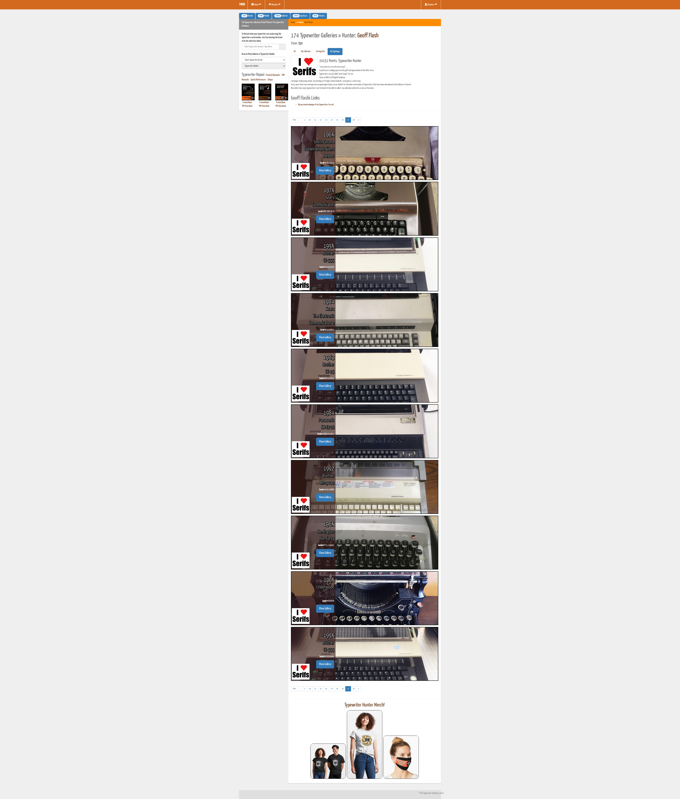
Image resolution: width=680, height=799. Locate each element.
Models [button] (264, 16)
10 (310, 120)
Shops (270, 80)
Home (293, 22)
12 (321, 120)
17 (349, 120)
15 (337, 120)
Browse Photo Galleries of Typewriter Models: (258, 54)
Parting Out (320, 51)
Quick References (258, 80)
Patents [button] (319, 16)
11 (315, 120)
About (256, 5)
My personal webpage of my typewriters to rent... (316, 104)
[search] (264, 60)
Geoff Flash (308, 22)
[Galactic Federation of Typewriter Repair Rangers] (364, 744)
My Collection (305, 51)
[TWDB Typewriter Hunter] (328, 761)
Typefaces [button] (300, 16)
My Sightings (335, 51)
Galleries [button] (282, 16)
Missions (274, 5)
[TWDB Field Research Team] (401, 757)
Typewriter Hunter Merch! (364, 705)
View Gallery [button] (325, 170)
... (300, 121)
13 (326, 120)
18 (354, 120)
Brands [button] (248, 16)
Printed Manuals (273, 75)
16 (343, 120)
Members (431, 5)
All (294, 51)
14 (332, 120)
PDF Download (247, 106)
